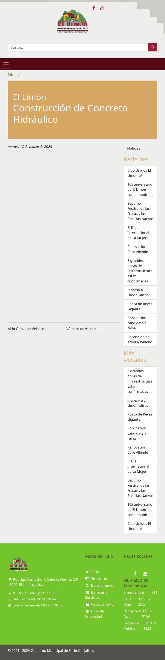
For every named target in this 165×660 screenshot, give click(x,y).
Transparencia (102, 585)
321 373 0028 (27, 593)
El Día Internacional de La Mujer (138, 232)
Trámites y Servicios (96, 595)
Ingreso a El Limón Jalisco (137, 292)
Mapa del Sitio (101, 604)
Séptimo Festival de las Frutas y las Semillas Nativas (140, 211)
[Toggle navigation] (6, 64)
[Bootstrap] (18, 564)
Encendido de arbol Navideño (139, 339)
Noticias (133, 148)
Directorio (98, 578)
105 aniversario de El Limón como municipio (140, 189)
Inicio (12, 74)
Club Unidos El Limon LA (139, 173)
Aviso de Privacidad (94, 614)
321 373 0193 (49, 593)
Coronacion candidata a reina (136, 322)
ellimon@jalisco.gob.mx (39, 599)
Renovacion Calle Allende (137, 249)
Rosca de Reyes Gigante (139, 306)
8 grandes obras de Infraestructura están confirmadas (140, 271)
